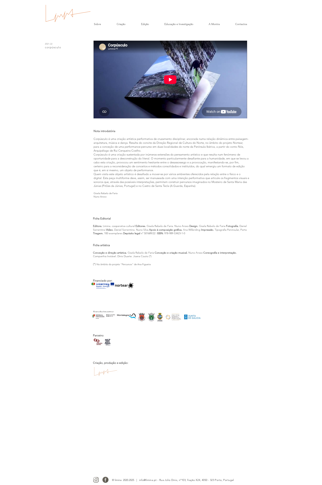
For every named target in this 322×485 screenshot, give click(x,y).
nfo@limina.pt (148, 480)
